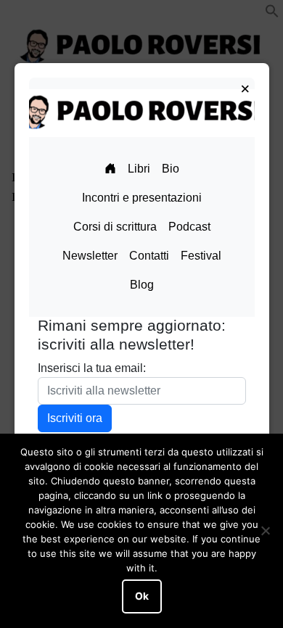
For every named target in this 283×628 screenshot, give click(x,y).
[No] (265, 531)
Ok (142, 596)
